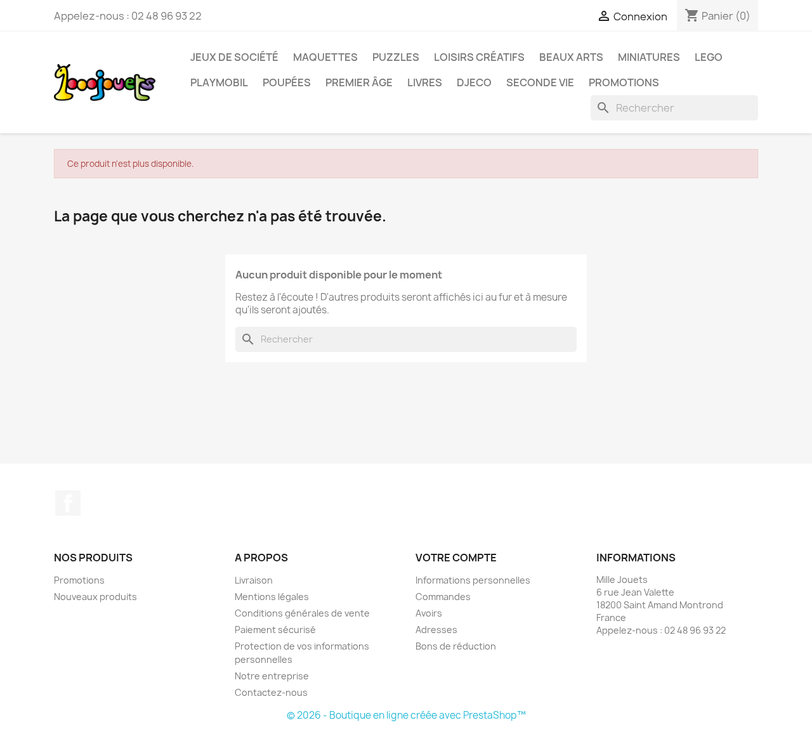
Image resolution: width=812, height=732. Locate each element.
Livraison (254, 580)
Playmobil (219, 82)
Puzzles (395, 57)
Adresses (436, 630)
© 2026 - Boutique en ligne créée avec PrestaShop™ (406, 715)
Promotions (624, 82)
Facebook (68, 503)
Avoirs (429, 613)
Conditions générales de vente (302, 613)
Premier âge (359, 82)
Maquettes (325, 57)
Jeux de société (234, 57)
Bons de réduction (456, 646)
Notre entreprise (272, 676)
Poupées (287, 82)
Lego (709, 57)
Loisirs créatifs (479, 57)
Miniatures (649, 57)
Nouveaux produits (95, 597)
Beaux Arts (571, 57)
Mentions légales (272, 597)
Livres (424, 82)
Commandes (443, 597)
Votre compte (456, 558)
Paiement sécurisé (275, 630)
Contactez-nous (271, 692)
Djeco (474, 82)
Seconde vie (540, 82)
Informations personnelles (473, 580)
